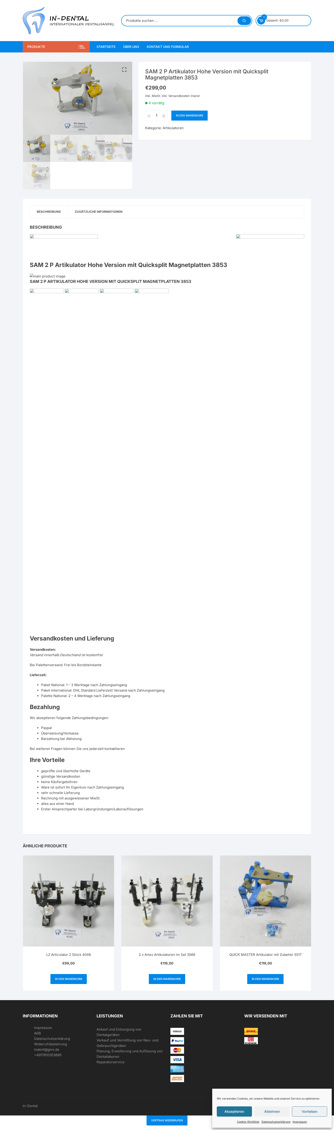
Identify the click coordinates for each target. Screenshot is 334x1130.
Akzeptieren (234, 1111)
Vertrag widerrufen (167, 1120)
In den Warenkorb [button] (68, 979)
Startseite (106, 47)
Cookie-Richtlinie (248, 1121)
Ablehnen (272, 1111)
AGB (37, 1033)
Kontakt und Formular (168, 47)
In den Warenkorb (189, 115)
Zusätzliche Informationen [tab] (98, 211)
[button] (124, 69)
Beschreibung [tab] (49, 211)
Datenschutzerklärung (276, 1121)
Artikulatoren (173, 128)
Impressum (300, 1121)
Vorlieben (309, 1111)
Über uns (131, 47)
